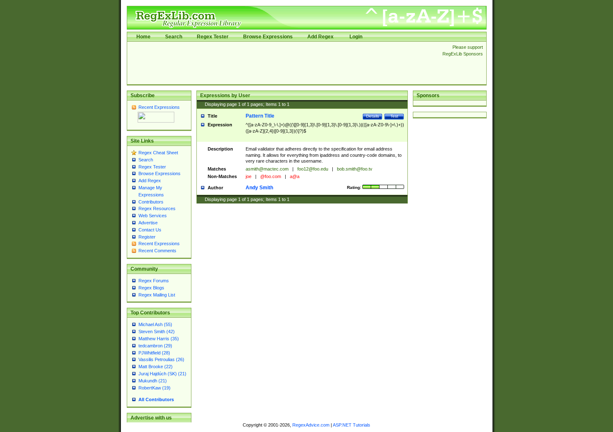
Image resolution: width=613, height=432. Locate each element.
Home (143, 37)
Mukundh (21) (152, 380)
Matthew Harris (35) (158, 338)
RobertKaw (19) (154, 387)
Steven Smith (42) (156, 331)
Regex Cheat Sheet (158, 152)
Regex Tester (213, 37)
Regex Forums (153, 280)
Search (173, 37)
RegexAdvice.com (310, 424)
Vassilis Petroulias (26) (161, 359)
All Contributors (156, 399)
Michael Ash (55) (155, 324)
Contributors (150, 201)
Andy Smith (259, 188)
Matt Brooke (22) (155, 366)
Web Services (152, 215)
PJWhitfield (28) (154, 352)
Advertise (148, 222)
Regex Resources (157, 208)
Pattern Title (260, 116)
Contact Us (149, 229)
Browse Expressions (268, 37)
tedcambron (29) (155, 345)
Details (372, 116)
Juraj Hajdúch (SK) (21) (162, 373)
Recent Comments (157, 250)
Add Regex (320, 37)
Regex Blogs (151, 287)
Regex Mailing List (156, 294)
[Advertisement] (282, 63)
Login (355, 37)
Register (147, 236)
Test (394, 116)
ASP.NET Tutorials (351, 424)
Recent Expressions (159, 107)
